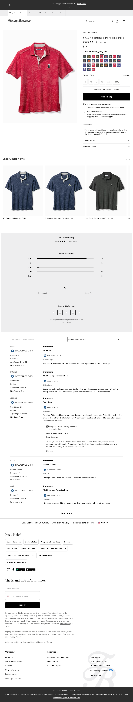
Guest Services (14, 542)
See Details (81, 4)
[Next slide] (129, 159)
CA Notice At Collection (100, 666)
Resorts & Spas (54, 666)
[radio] (84, 56)
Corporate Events (12, 670)
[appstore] (31, 569)
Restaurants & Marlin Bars (58, 657)
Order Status (31, 542)
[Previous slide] (126, 159)
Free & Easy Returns (94, 111)
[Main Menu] (124, 21)
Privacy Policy (65, 623)
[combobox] (10, 596)
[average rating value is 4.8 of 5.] (89, 42)
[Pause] (9, 5)
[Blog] (13, 678)
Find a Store (52, 661)
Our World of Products (15, 661)
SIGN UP (22, 605)
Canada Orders (45, 555)
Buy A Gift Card (28, 548)
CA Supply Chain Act (99, 661)
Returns (68, 542)
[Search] (94, 21)
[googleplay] (21, 569)
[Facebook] (13, 569)
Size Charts (12, 548)
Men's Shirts (92, 32)
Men (84, 32)
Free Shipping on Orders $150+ (99, 104)
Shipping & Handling (50, 542)
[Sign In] (112, 21)
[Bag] (117, 21)
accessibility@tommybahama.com (66, 698)
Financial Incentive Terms (41, 642)
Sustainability (11, 674)
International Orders (16, 562)
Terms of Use (68, 634)
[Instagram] (8, 569)
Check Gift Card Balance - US (52, 548)
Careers (8, 666)
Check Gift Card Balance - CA (20, 555)
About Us (9, 657)
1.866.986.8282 (109, 694)
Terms (7, 626)
